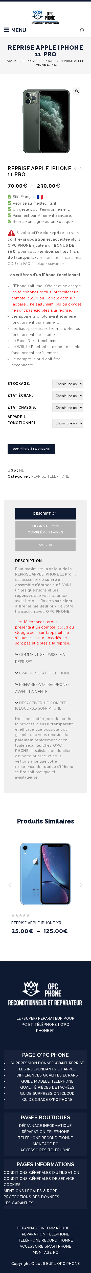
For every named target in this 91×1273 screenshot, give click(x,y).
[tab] (45, 513)
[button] (76, 91)
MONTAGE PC (45, 1144)
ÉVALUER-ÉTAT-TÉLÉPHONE (44, 673)
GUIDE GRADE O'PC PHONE (47, 1100)
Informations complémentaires (45, 529)
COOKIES (12, 1185)
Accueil (13, 61)
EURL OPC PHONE (63, 1264)
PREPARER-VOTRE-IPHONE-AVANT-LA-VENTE (42, 688)
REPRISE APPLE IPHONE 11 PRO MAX (75, 174)
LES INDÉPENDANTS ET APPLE (47, 1069)
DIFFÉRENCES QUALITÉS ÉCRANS (47, 1075)
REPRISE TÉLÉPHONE (39, 61)
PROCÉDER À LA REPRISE (31, 449)
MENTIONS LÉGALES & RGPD (31, 1191)
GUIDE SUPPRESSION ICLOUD (47, 1093)
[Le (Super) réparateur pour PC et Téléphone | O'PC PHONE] (45, 17)
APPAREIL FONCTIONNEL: (23, 420)
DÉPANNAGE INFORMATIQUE (45, 1126)
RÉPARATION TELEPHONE (45, 1132)
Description (45, 513)
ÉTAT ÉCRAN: (20, 395)
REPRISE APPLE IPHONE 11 (80, 171)
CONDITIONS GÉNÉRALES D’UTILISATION (41, 1173)
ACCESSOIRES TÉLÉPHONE (45, 1150)
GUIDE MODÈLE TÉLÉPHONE (47, 1081)
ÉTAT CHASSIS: (22, 407)
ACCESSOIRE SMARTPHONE (45, 1246)
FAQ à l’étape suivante (43, 264)
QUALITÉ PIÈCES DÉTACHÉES (47, 1087)
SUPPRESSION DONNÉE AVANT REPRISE (47, 1063)
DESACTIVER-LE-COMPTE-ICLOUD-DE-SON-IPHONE (41, 705)
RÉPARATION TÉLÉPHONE (45, 1234)
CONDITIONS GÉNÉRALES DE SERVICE (39, 1179)
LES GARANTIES (18, 1203)
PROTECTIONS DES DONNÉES (31, 1197)
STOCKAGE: (19, 384)
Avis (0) (45, 545)
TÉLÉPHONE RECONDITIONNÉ (45, 1138)
